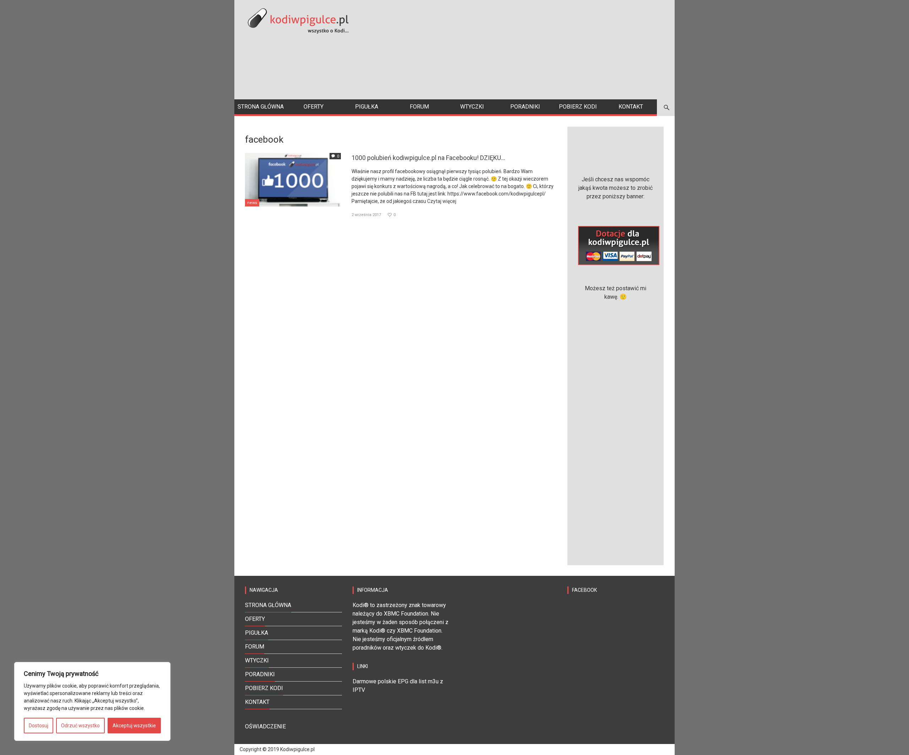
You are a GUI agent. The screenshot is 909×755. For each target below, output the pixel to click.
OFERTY (255, 619)
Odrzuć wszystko (80, 725)
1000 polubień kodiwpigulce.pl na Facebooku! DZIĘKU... (428, 157)
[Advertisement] (534, 49)
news (252, 202)
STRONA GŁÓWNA (268, 605)
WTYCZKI (257, 660)
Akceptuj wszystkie (134, 725)
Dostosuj (38, 725)
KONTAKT (257, 702)
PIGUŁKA (256, 632)
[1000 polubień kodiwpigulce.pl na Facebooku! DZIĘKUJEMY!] (293, 179)
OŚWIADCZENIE (265, 726)
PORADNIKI (260, 674)
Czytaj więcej (441, 201)
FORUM (254, 646)
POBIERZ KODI (264, 688)
